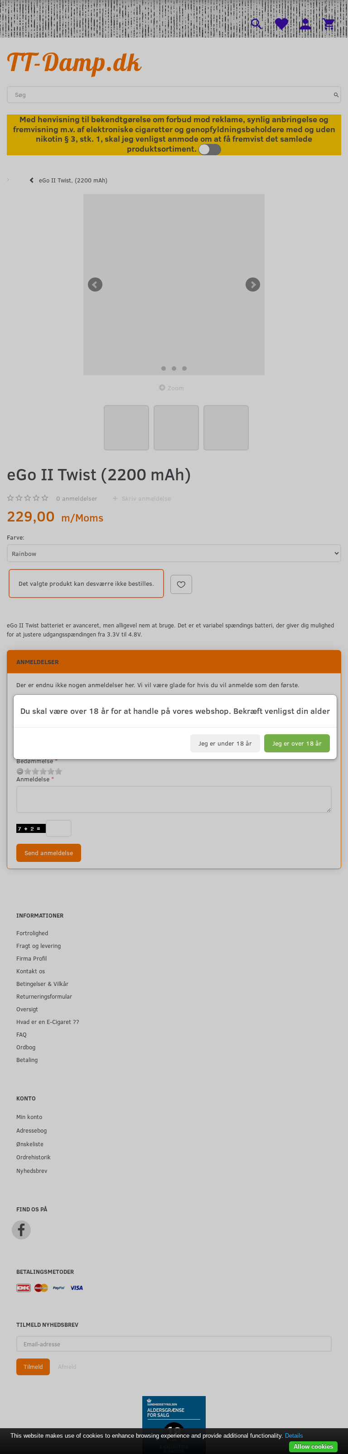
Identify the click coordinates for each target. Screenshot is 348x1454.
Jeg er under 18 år (225, 743)
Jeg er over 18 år (297, 743)
